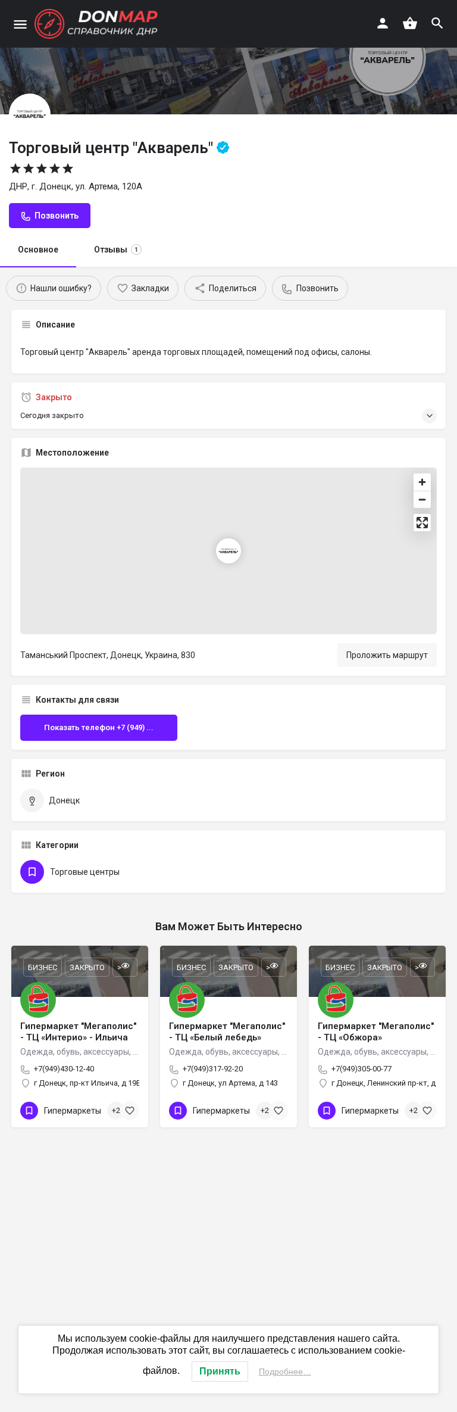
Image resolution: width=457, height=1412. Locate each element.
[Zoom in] (422, 482)
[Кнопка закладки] (129, 1110)
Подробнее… (285, 1371)
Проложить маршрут (387, 655)
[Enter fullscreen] (422, 522)
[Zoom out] (422, 499)
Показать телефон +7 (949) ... (99, 727)
